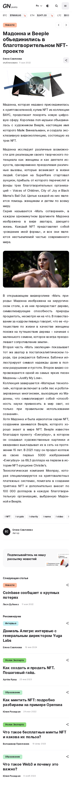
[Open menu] (65, 6)
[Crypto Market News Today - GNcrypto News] (10, 6)
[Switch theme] (47, 6)
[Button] (56, 6)
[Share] (66, 60)
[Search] (56, 6)
